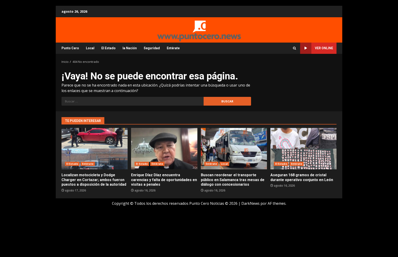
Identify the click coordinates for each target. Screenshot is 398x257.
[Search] (294, 48)
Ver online (324, 48)
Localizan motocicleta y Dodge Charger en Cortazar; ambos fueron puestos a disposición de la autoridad (94, 148)
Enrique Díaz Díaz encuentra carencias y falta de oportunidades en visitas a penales (164, 148)
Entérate (173, 48)
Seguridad (152, 48)
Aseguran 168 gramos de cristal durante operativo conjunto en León (303, 148)
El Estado (108, 48)
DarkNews (250, 203)
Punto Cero (70, 48)
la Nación (130, 48)
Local (90, 48)
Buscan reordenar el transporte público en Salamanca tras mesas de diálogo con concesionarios (234, 148)
